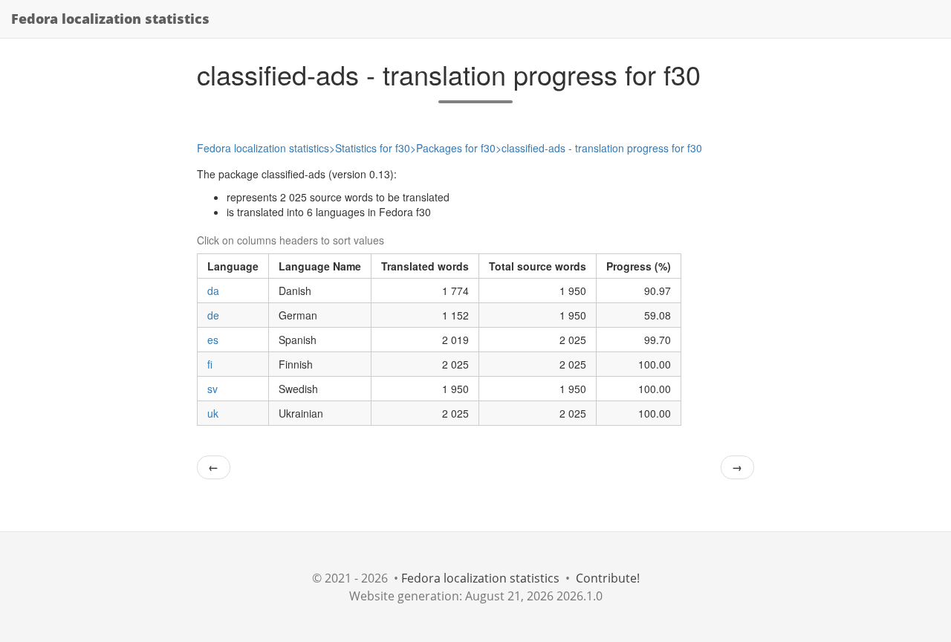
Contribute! (608, 578)
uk (212, 413)
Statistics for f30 (372, 147)
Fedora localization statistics (110, 18)
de (213, 315)
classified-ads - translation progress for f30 (602, 147)
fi (209, 364)
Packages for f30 (456, 147)
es (212, 339)
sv (212, 388)
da (213, 290)
